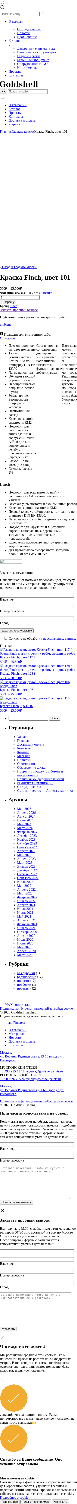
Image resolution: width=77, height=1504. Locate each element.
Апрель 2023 (26, 859)
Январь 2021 (26, 928)
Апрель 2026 (26, 812)
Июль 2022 (25, 882)
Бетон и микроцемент (33, 60)
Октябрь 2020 (27, 932)
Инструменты (27, 67)
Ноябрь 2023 (26, 839)
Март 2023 (25, 862)
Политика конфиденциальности (40, 779)
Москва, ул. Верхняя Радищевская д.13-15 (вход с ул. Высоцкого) (32, 1056)
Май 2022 (24, 885)
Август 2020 (26, 935)
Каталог (14, 41)
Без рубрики (26, 973)
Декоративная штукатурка (36, 48)
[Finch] (11, 562)
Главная (6, 131)
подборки (24, 984)
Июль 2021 (25, 909)
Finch (13, 306)
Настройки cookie (60, 1008)
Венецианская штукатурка (36, 52)
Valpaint (22, 737)
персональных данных (59, 638)
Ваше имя (7, 599)
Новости (23, 33)
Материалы (17, 1033)
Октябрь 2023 (27, 843)
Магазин (23, 756)
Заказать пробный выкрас (19, 310)
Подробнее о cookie (14, 1497)
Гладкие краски (28, 56)
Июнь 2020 (25, 943)
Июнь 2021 (25, 912)
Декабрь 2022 (27, 870)
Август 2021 (26, 905)
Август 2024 (26, 816)
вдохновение (26, 977)
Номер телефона (12, 611)
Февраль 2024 (27, 832)
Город (4, 623)
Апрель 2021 (26, 920)
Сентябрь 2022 (27, 878)
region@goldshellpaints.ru (43, 1079)
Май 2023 (24, 855)
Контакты (16, 75)
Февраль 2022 (27, 897)
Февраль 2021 (27, 924)
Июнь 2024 (25, 820)
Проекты (15, 71)
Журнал (14, 124)
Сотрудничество (29, 29)
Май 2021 (24, 916)
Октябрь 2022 (27, 874)
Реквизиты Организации (35, 783)
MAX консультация (18, 1004)
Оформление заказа (31, 767)
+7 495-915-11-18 (12, 1071)
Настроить (60, 1501)
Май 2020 (24, 947)
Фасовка (7, 293)
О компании (18, 21)
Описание (7, 338)
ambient (5, 324)
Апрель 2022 (26, 889)
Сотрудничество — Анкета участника (45, 790)
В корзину (8, 302)
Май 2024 (24, 824)
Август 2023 (26, 851)
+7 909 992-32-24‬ (12, 1079)
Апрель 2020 (26, 951)
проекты (23, 988)
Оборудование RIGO (32, 64)
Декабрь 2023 (27, 835)
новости (23, 981)
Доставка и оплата (22, 120)
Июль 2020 (25, 939)
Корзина (23, 752)
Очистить (46, 293)
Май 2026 (24, 809)
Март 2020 (25, 955)
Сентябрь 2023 (27, 847)
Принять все (10, 1501)
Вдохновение (27, 37)
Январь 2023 (26, 866)
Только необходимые (35, 1501)
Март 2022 (25, 893)
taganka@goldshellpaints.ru (44, 1071)
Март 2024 (25, 828)
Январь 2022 (26, 901)
